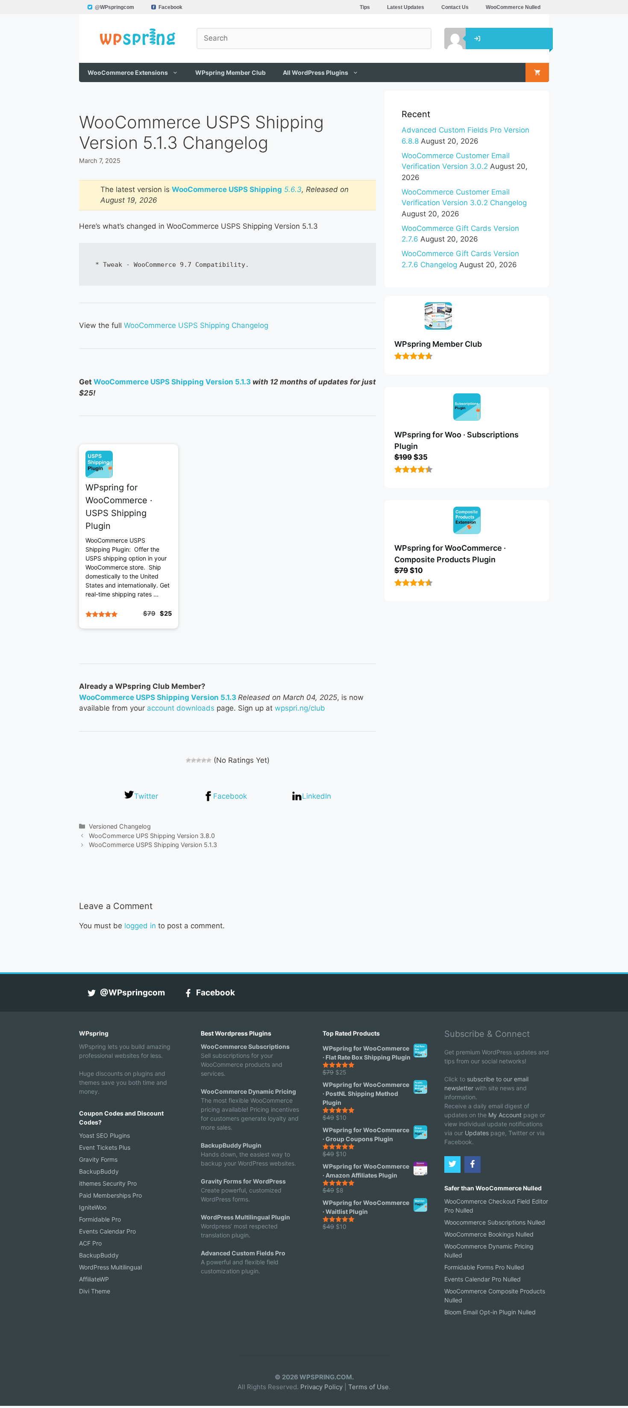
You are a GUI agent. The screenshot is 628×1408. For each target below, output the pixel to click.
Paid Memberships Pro (110, 1195)
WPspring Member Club (230, 72)
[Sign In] (448, 38)
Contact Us (455, 7)
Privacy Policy (321, 1387)
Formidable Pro (100, 1219)
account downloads (180, 708)
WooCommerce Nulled (513, 7)
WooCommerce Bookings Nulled (489, 1234)
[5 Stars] (208, 760)
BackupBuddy (99, 1171)
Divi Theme (94, 1291)
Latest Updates (405, 7)
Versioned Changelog (120, 826)
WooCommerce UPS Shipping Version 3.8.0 (152, 835)
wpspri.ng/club (300, 708)
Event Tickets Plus (104, 1147)
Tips (365, 7)
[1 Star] (188, 760)
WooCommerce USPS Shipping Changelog (196, 325)
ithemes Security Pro (108, 1183)
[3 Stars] (198, 760)
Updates (477, 1132)
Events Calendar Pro (107, 1231)
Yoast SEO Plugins (104, 1135)
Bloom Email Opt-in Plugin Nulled (490, 1312)
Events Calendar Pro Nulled (482, 1279)
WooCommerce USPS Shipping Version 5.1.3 (172, 382)
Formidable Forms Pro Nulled (484, 1267)
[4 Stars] (203, 760)
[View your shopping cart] (537, 72)
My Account (505, 1115)
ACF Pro (90, 1243)
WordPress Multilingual (110, 1267)
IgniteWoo (92, 1207)
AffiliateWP (94, 1279)
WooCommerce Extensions (128, 72)
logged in (140, 925)
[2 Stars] (193, 760)
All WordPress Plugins (315, 72)
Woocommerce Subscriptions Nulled (494, 1222)
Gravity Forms (98, 1159)
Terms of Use (368, 1387)
